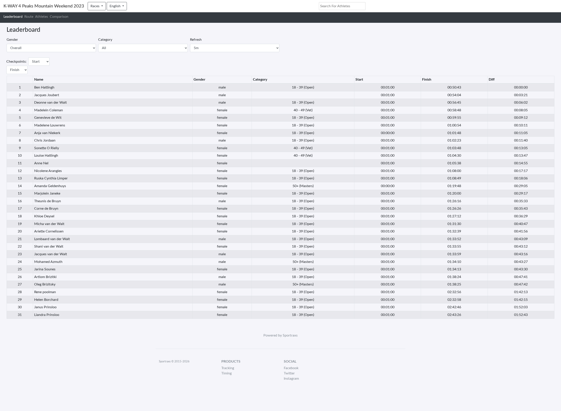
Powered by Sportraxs (280, 335)
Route (28, 16)
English (115, 6)
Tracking (227, 368)
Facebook (291, 368)
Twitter (289, 373)
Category (105, 39)
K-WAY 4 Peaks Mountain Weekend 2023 (44, 6)
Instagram (291, 378)
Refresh (196, 39)
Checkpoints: (16, 61)
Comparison (59, 16)
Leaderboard (13, 16)
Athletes (41, 16)
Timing (226, 373)
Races (95, 6)
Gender (12, 39)
